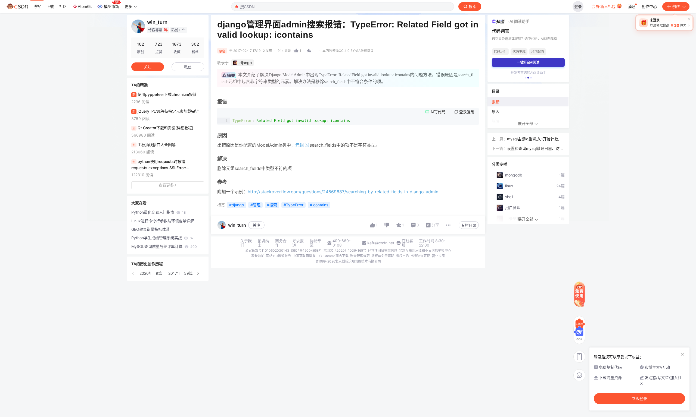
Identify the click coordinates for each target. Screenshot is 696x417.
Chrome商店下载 (336, 256)
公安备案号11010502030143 (267, 250)
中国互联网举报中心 (307, 256)
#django (236, 205)
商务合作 (281, 243)
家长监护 (257, 256)
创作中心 (649, 6)
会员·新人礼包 (604, 6)
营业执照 (438, 256)
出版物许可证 (420, 256)
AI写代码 (437, 111)
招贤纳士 (263, 243)
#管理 (255, 205)
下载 (50, 6)
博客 (37, 6)
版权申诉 (402, 256)
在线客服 (407, 243)
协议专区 (315, 243)
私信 (188, 67)
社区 (63, 6)
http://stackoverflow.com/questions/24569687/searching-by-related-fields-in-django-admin (343, 191)
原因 (495, 111)
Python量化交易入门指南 (158, 212)
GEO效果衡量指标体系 (150, 229)
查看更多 (166, 185)
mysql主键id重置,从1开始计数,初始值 (535, 139)
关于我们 (246, 243)
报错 (495, 101)
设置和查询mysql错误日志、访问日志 (535, 149)
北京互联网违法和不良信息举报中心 (425, 250)
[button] (133, 273)
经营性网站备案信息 (382, 250)
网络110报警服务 (278, 256)
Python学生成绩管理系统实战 (162, 237)
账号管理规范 (360, 256)
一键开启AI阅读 (528, 62)
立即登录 (639, 398)
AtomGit (85, 6)
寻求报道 (298, 243)
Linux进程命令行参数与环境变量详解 (162, 221)
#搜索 (272, 205)
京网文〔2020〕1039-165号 (345, 250)
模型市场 (111, 6)
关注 (256, 225)
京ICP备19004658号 (306, 250)
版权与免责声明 (382, 256)
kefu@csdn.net (380, 243)
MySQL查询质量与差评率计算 (164, 246)
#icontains (319, 205)
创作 (676, 6)
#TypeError (293, 205)
